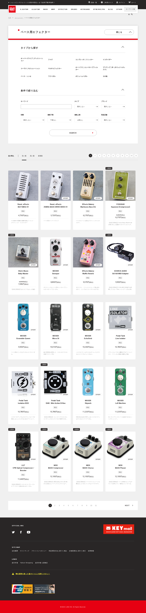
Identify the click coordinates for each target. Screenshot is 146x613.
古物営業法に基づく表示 (77, 551)
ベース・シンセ (26, 76)
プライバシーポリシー (39, 551)
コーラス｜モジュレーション (30, 68)
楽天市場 (15, 563)
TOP (9, 18)
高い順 (32, 156)
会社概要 (15, 551)
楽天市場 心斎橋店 (41, 563)
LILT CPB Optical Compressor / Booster (23, 468)
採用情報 (91, 551)
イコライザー (107, 59)
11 (136, 155)
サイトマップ (24, 551)
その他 (105, 76)
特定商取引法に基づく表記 (58, 551)
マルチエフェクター (54, 68)
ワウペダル (52, 76)
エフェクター (19, 18)
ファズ (50, 59)
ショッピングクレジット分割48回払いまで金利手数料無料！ (32, 2)
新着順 (40, 156)
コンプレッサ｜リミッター (84, 59)
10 (131, 155)
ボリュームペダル (81, 76)
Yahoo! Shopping (26, 563)
